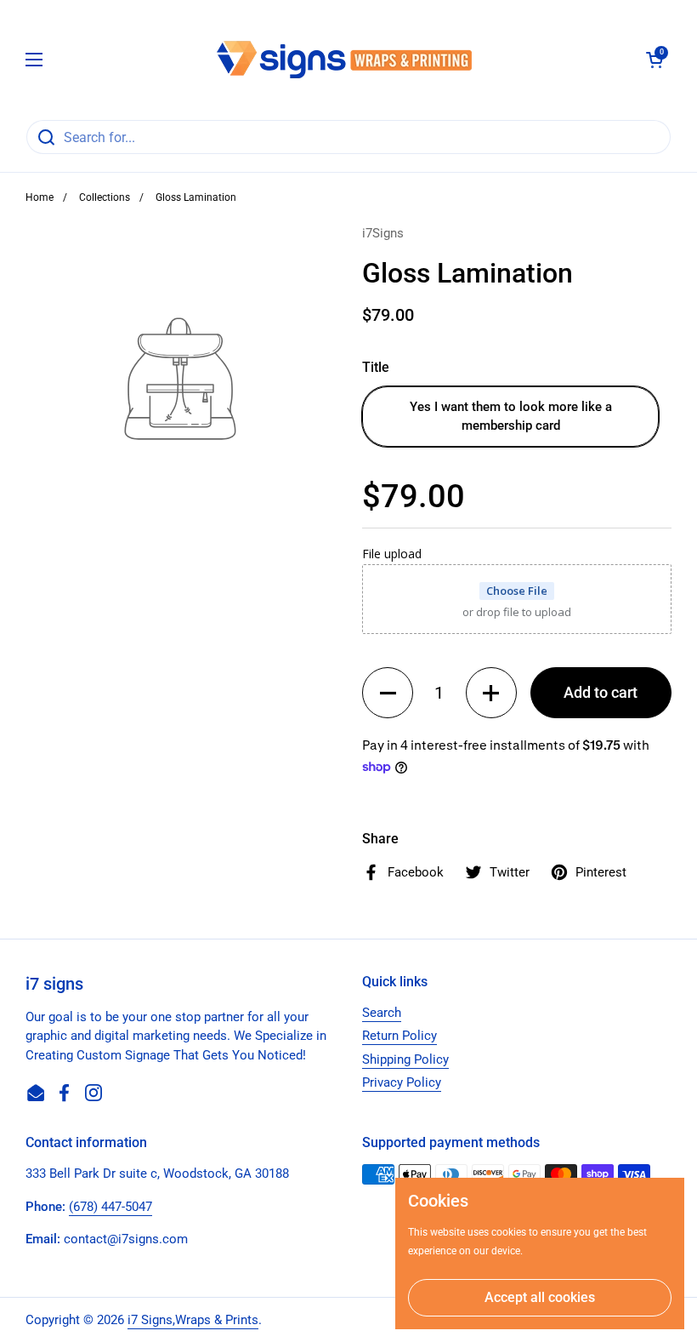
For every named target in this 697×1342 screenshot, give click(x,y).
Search (381, 1012)
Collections (104, 197)
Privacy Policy (401, 1082)
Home (40, 197)
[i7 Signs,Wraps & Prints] (344, 59)
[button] (655, 60)
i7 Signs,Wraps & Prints (193, 1320)
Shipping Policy (405, 1059)
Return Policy (399, 1035)
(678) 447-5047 (110, 1206)
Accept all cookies (539, 1297)
